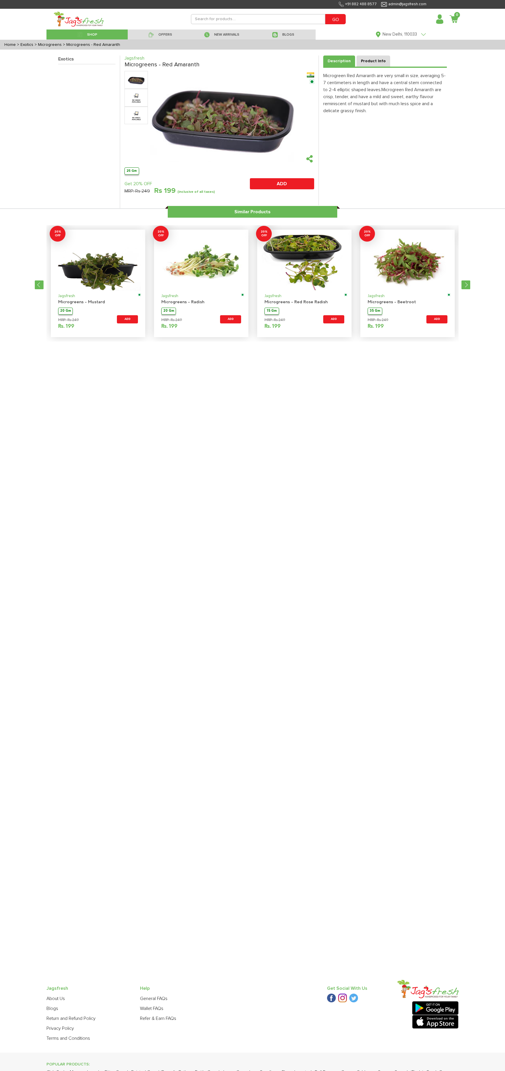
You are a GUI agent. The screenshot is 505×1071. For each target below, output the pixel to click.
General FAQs (153, 998)
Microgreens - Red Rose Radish (296, 302)
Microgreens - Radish (182, 302)
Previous (39, 284)
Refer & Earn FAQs (158, 1018)
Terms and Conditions (68, 1038)
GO (335, 19)
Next (465, 284)
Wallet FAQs (151, 1008)
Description (339, 61)
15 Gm (272, 311)
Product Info (373, 61)
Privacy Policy (60, 1028)
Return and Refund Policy (71, 1018)
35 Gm (375, 311)
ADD (282, 183)
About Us (55, 998)
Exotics (66, 59)
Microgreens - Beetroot (392, 302)
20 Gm (65, 311)
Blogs (52, 1008)
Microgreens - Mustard (81, 302)
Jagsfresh (66, 296)
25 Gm (132, 170)
